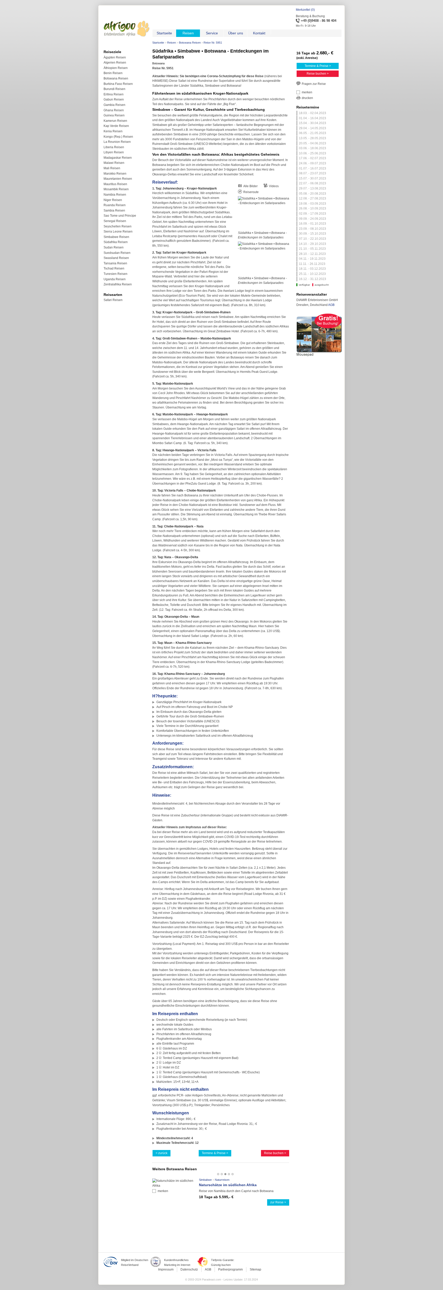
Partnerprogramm (230, 1269)
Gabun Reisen (114, 99)
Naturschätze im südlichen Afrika (228, 1185)
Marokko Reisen (115, 173)
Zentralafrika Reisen (118, 284)
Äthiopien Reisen (116, 68)
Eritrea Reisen (114, 94)
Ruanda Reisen (115, 205)
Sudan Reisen (114, 247)
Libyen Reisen (114, 152)
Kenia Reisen (113, 131)
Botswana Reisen (190, 42)
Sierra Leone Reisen (118, 231)
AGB (331, 305)
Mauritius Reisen (115, 184)
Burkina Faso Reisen (118, 84)
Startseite (158, 42)
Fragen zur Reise (314, 84)
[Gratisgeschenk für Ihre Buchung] (319, 357)
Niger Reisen (113, 200)
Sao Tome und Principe (120, 215)
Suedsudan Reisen (117, 253)
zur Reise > (278, 1202)
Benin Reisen (113, 73)
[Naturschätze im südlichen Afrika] (174, 1185)
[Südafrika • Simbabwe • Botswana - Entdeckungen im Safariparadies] (263, 213)
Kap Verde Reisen (116, 126)
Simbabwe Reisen (116, 237)
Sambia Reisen (114, 210)
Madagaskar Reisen (118, 157)
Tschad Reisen (114, 268)
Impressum (166, 1269)
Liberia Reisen (114, 147)
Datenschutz (189, 1269)
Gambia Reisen (114, 105)
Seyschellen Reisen (118, 226)
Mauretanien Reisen (118, 179)
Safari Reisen (113, 300)
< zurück (161, 1153)
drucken (307, 98)
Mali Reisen (112, 168)
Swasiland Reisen (116, 258)
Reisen (171, 42)
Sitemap (255, 1269)
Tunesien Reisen (115, 274)
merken (163, 1191)
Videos (274, 186)
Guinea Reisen (114, 115)
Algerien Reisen (115, 62)
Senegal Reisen (115, 221)
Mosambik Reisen (116, 189)
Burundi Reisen (114, 89)
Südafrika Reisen (116, 242)
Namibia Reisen (115, 194)
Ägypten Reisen (115, 57)
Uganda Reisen (115, 279)
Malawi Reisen (114, 163)
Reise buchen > (275, 1153)
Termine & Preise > (215, 1153)
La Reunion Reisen (117, 142)
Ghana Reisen (114, 110)
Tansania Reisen (115, 263)
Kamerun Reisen (115, 121)
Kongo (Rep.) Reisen (118, 136)
